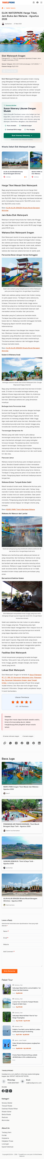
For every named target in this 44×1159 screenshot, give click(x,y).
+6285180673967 (13, 1083)
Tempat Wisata (7, 1106)
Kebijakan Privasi (7, 1141)
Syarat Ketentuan (7, 1147)
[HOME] (2, 8)
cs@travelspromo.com (34, 1083)
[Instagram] (10, 1090)
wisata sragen (28, 736)
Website (6, 944)
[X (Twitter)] (28, 743)
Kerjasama (5, 1138)
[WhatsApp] (10, 743)
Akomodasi (5, 1120)
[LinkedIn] (39, 743)
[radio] (13, 702)
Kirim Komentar (9, 971)
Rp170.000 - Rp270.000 (23, 1021)
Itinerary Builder (7, 1103)
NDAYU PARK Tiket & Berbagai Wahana (20, 509)
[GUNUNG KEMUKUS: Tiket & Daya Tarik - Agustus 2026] (22, 847)
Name (6, 931)
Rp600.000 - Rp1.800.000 (23, 1048)
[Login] (37, 2)
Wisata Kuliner (6, 1112)
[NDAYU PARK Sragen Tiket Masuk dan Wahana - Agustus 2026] (22, 773)
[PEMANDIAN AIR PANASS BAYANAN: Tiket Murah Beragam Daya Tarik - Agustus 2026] (22, 810)
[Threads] (16, 743)
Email (5, 938)
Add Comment (8, 952)
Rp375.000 (19, 1007)
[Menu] (41, 2)
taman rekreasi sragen (11, 736)
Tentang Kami (6, 1132)
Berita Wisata (6, 1114)
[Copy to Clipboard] (5, 743)
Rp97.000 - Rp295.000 (22, 1034)
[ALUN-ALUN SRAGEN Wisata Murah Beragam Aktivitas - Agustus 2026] (22, 885)
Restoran (5, 1117)
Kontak (4, 1135)
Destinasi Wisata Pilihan (10, 1109)
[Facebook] (22, 743)
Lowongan (5, 1144)
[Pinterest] (33, 743)
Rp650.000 (19, 993)
